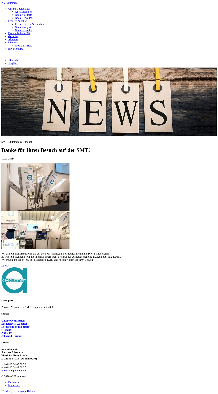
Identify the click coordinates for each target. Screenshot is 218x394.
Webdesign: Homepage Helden (18, 391)
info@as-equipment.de (13, 370)
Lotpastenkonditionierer (15, 326)
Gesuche (6, 329)
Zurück (5, 265)
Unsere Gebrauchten (13, 320)
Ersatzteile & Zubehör (14, 323)
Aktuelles (6, 332)
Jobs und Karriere (12, 336)
